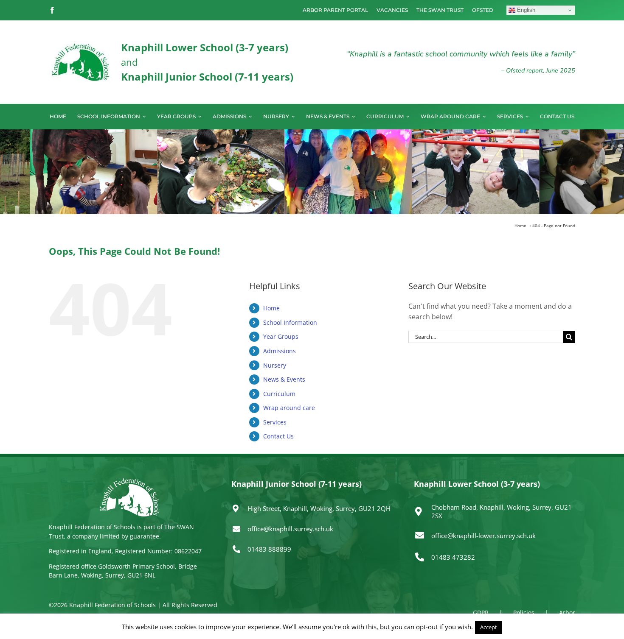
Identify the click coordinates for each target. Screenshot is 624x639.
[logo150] (80, 44)
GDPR (481, 612)
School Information (290, 322)
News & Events (284, 379)
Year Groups (280, 336)
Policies (523, 612)
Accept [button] (488, 627)
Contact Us (278, 436)
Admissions (279, 351)
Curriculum (279, 394)
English (525, 10)
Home (271, 308)
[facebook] (52, 10)
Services (275, 422)
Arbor (567, 612)
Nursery (274, 365)
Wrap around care (289, 408)
